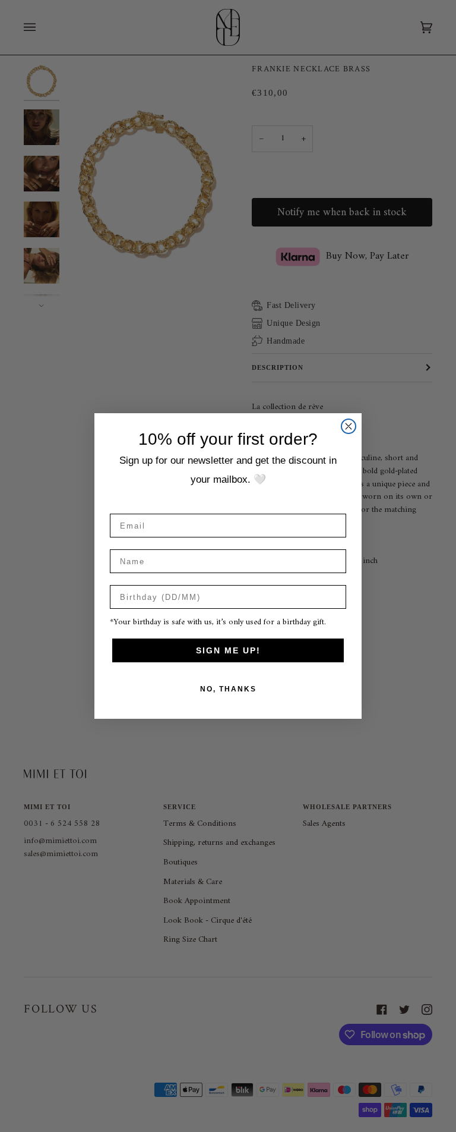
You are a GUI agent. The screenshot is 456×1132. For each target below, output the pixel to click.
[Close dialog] (348, 426)
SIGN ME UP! (228, 650)
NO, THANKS (228, 689)
